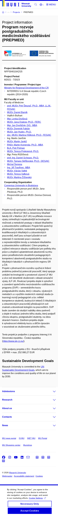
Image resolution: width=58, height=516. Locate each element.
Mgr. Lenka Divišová (17, 119)
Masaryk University (17, 472)
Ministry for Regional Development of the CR (26, 88)
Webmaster (7, 476)
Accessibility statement (24, 476)
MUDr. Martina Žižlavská (19, 177)
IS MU (21, 438)
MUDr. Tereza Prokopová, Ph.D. (23, 151)
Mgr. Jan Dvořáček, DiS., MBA (22, 125)
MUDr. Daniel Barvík (17, 112)
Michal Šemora (14, 164)
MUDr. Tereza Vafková (18, 174)
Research (7, 400)
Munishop (27, 445)
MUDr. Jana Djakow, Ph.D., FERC (24, 122)
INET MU (31, 438)
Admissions (8, 391)
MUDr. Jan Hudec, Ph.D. (19, 132)
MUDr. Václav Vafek (17, 171)
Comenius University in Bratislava (21, 185)
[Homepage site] (16, 4)
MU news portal (9, 438)
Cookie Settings (36, 498)
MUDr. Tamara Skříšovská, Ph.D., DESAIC (28, 161)
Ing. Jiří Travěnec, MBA (18, 167)
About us (7, 408)
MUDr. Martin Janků (17, 141)
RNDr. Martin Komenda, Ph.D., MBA (25, 145)
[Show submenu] (51, 391)
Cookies (39, 476)
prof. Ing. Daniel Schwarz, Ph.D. (23, 158)
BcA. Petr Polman (16, 148)
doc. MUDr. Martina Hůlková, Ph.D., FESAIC (29, 135)
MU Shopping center (11, 445)
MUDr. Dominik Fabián (18, 128)
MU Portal (42, 438)
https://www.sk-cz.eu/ (13, 341)
